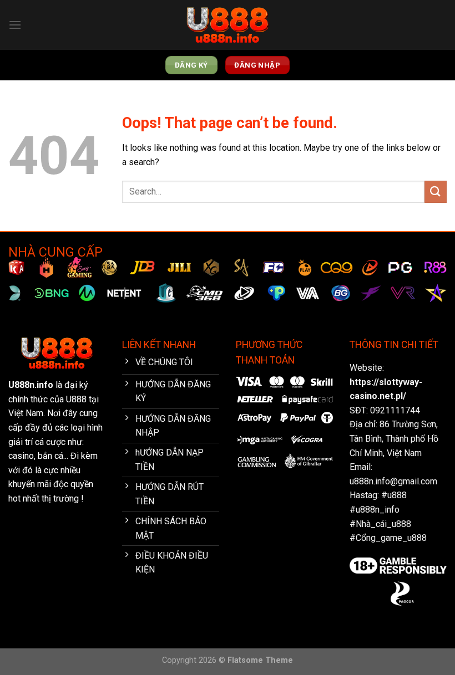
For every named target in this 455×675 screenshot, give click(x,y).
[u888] (227, 25)
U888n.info (30, 385)
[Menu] (15, 24)
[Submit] (435, 191)
